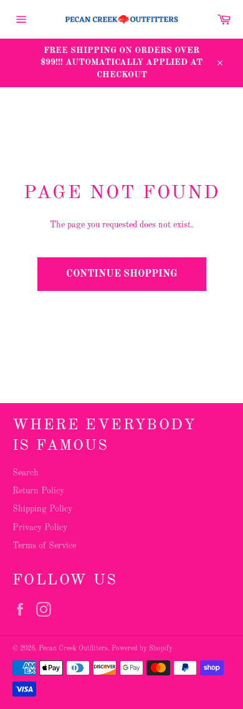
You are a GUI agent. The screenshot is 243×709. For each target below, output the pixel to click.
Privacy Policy (39, 527)
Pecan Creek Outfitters (73, 648)
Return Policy (38, 491)
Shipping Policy (42, 509)
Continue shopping (122, 274)
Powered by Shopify (142, 648)
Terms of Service (44, 545)
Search (25, 473)
